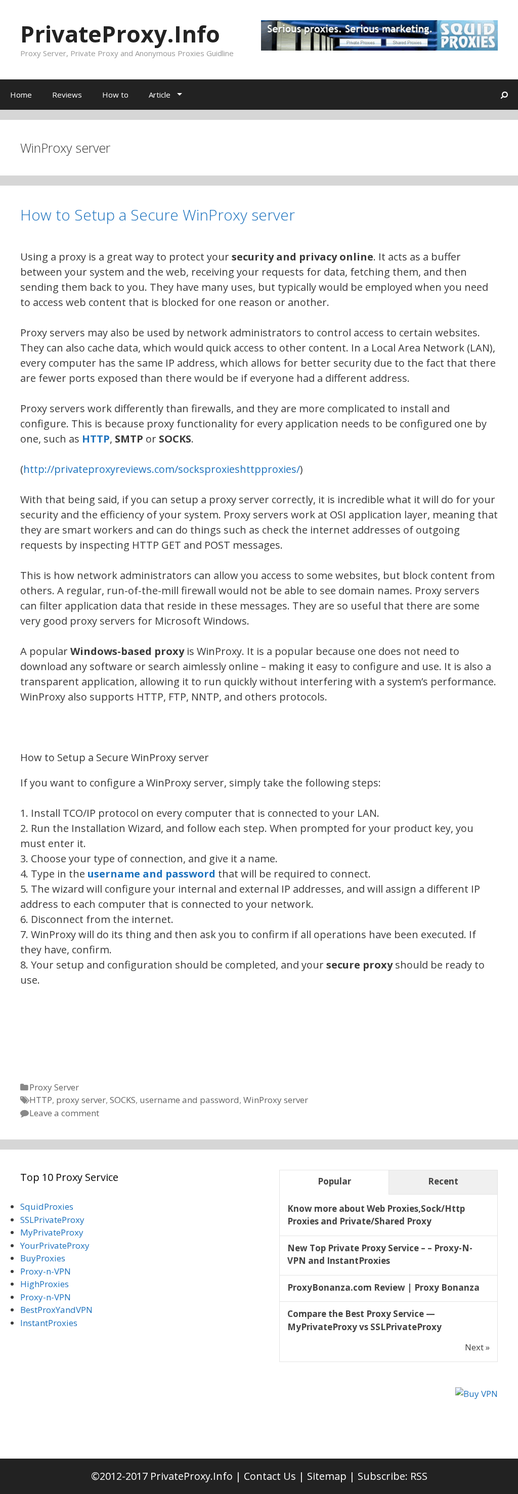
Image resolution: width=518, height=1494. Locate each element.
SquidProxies (46, 1206)
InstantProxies (48, 1323)
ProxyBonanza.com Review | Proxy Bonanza (383, 1287)
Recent (443, 1181)
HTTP (40, 1100)
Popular (334, 1181)
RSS (418, 1476)
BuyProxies (42, 1258)
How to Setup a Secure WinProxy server (157, 214)
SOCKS (123, 1100)
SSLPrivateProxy (52, 1219)
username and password (151, 874)
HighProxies (44, 1284)
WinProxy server (275, 1100)
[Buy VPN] (476, 1393)
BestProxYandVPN (56, 1309)
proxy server (81, 1100)
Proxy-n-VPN (45, 1271)
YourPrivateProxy (55, 1245)
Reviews (67, 95)
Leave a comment (64, 1113)
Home (21, 95)
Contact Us (270, 1476)
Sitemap (327, 1476)
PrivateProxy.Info (120, 33)
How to (115, 95)
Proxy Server (54, 1087)
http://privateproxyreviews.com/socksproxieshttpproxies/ (161, 469)
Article (159, 95)
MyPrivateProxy (51, 1232)
